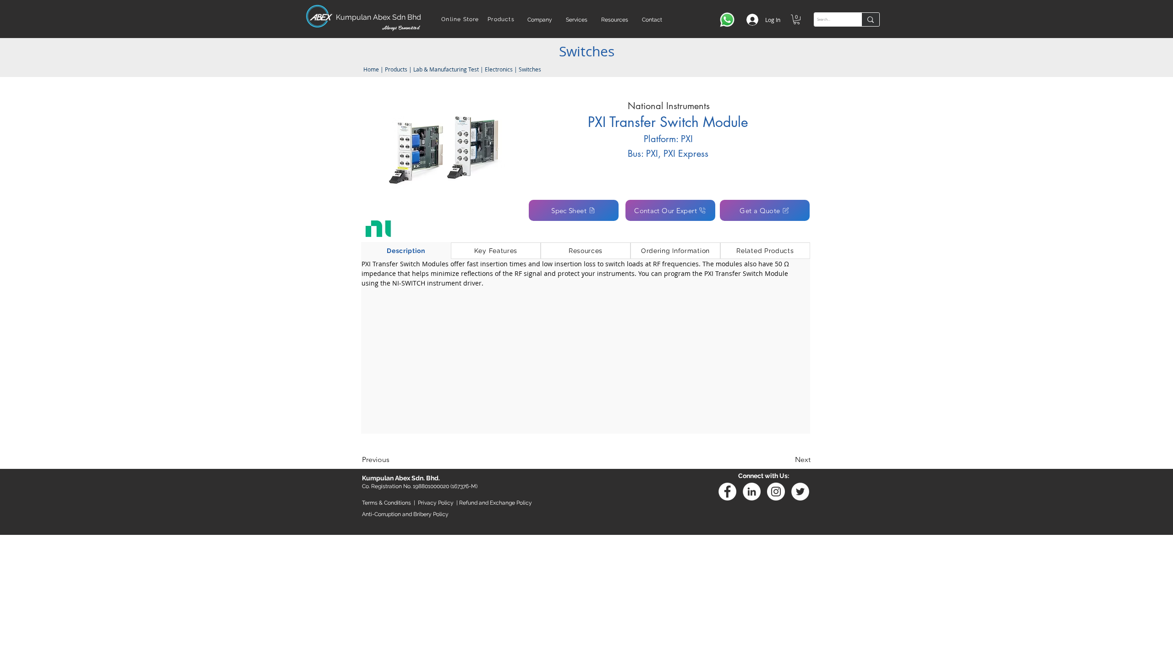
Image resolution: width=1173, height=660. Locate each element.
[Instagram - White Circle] (776, 491)
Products (396, 69)
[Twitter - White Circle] (800, 491)
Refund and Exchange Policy (495, 503)
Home (370, 69)
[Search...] (870, 19)
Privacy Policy (436, 503)
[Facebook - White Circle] (727, 491)
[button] (540, 19)
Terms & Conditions (386, 503)
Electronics (499, 69)
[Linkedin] (752, 491)
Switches (530, 69)
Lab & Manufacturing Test (446, 69)
